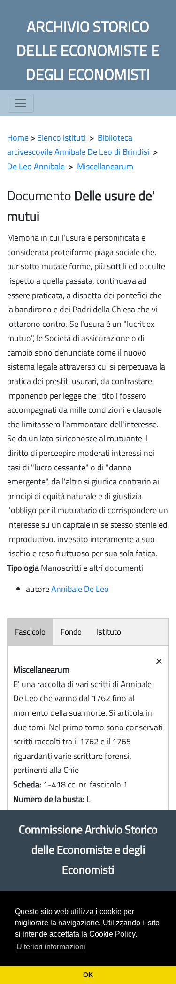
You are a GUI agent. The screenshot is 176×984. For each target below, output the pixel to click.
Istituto (109, 632)
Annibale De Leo (80, 589)
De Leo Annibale (36, 166)
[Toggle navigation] (21, 103)
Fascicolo (30, 632)
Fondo (71, 632)
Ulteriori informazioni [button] (50, 947)
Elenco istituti (61, 137)
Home (18, 137)
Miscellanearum (105, 166)
